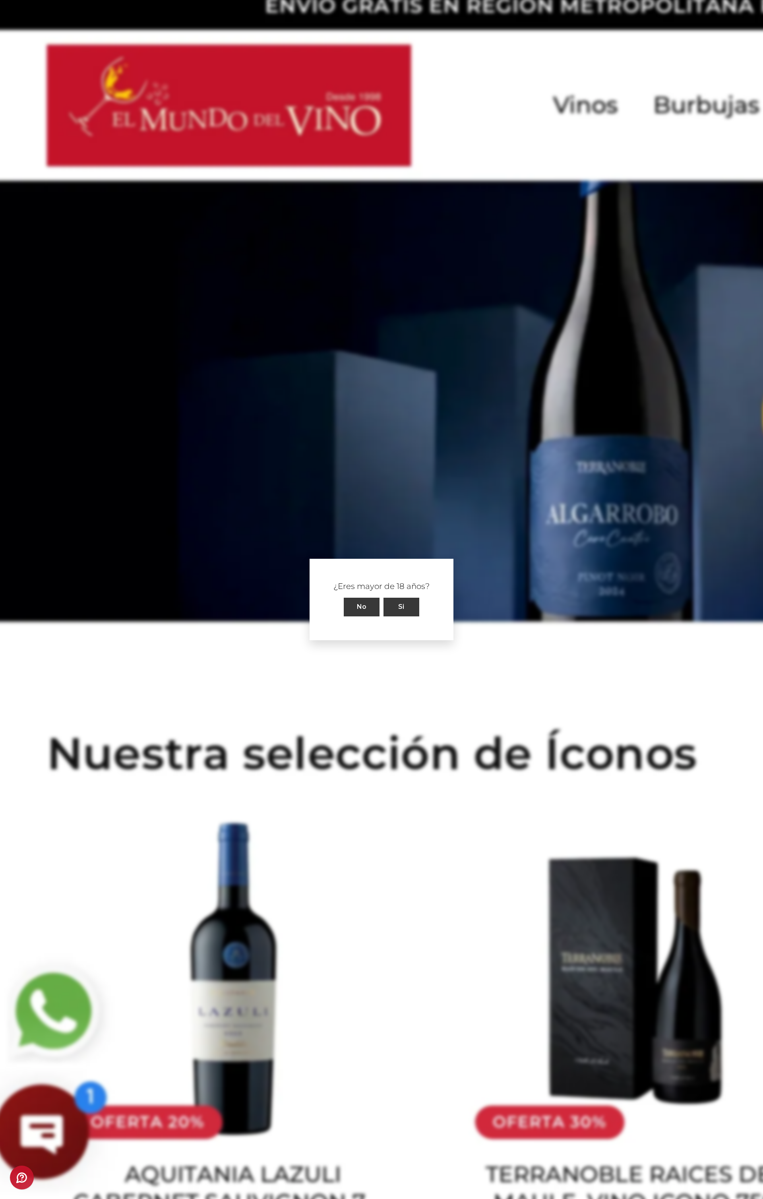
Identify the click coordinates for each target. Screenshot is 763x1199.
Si (401, 606)
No (362, 606)
